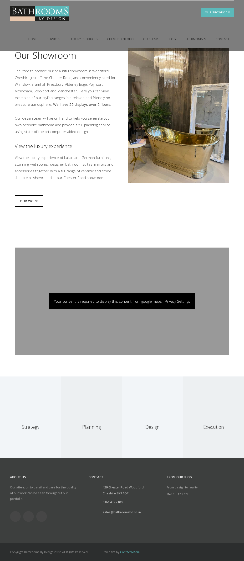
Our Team (150, 39)
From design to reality (182, 487)
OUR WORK (29, 201)
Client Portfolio (120, 39)
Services (53, 39)
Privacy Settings (177, 301)
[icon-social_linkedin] (29, 516)
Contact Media (130, 552)
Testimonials (195, 39)
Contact (222, 39)
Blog (172, 39)
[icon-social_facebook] (16, 516)
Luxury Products (84, 39)
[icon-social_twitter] (42, 516)
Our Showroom (217, 12)
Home (32, 39)
